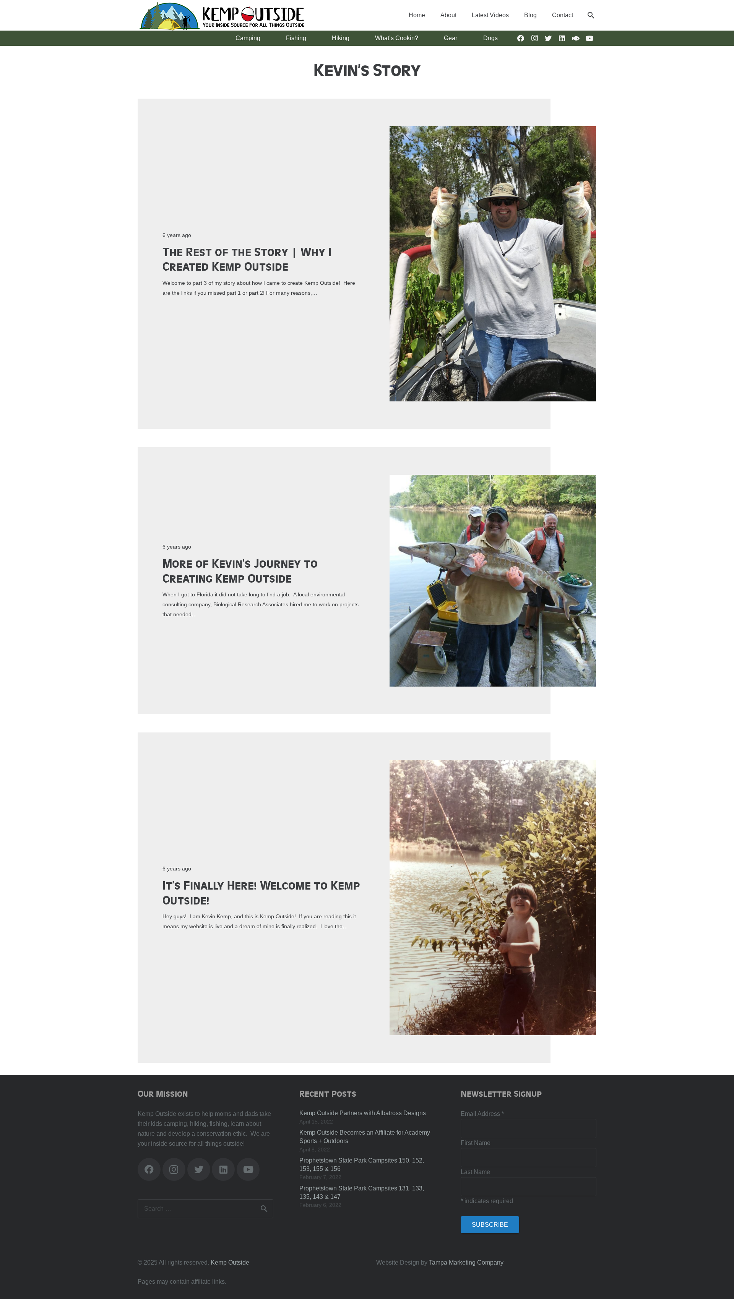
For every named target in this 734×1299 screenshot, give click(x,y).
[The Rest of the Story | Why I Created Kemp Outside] (493, 131)
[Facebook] (521, 38)
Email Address (482, 1114)
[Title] (576, 38)
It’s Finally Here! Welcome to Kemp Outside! (261, 892)
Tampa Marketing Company (466, 1262)
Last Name (475, 1172)
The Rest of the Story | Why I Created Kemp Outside (246, 259)
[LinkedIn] (562, 38)
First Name (475, 1143)
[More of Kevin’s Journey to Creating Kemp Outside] (493, 479)
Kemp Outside (230, 1262)
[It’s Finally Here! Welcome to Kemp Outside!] (493, 765)
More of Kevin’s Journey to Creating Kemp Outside (240, 570)
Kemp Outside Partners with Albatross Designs (362, 1113)
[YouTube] (589, 38)
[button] (591, 15)
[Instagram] (534, 38)
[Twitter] (548, 38)
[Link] (221, 15)
